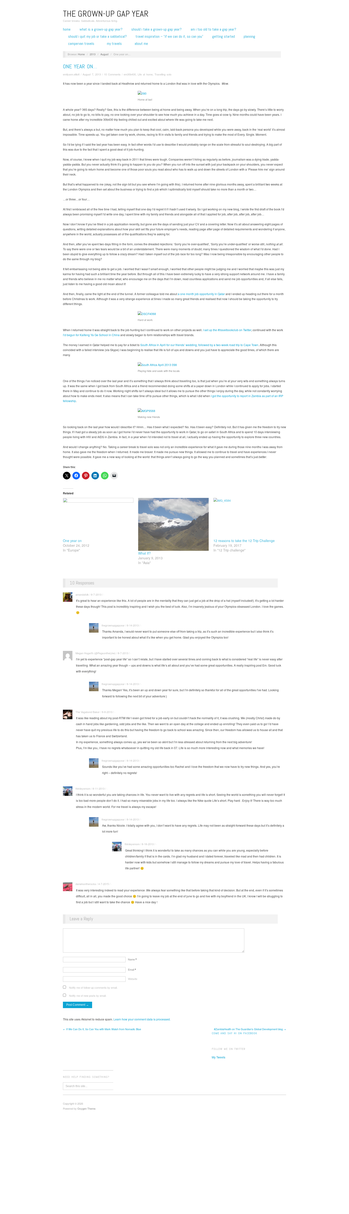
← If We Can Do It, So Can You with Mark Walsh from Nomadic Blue (102, 1029)
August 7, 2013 (92, 74)
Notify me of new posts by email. (87, 995)
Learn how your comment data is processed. (141, 1019)
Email (132, 969)
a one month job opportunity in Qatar (201, 294)
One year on (72, 540)
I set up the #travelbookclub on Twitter (227, 330)
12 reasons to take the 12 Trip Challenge (244, 540)
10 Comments (112, 74)
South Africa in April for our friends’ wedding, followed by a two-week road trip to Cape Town (199, 345)
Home (67, 29)
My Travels (114, 44)
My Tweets (218, 1057)
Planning (249, 36)
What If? (144, 553)
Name (132, 959)
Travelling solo (163, 74)
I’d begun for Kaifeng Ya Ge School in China (91, 335)
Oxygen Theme (86, 1108)
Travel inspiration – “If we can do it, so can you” (169, 36)
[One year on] (98, 518)
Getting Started (223, 36)
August (104, 54)
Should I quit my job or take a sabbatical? (97, 36)
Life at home (145, 74)
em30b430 (130, 74)
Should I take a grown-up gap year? (156, 29)
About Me (141, 44)
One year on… (80, 66)
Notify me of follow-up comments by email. (93, 987)
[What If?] (173, 524)
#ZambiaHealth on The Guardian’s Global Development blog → (250, 1029)
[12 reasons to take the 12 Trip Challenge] (248, 518)
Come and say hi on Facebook (234, 1033)
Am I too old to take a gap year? (213, 29)
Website (132, 979)
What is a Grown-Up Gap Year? (101, 29)
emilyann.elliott (71, 74)
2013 (92, 54)
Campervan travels (81, 44)
